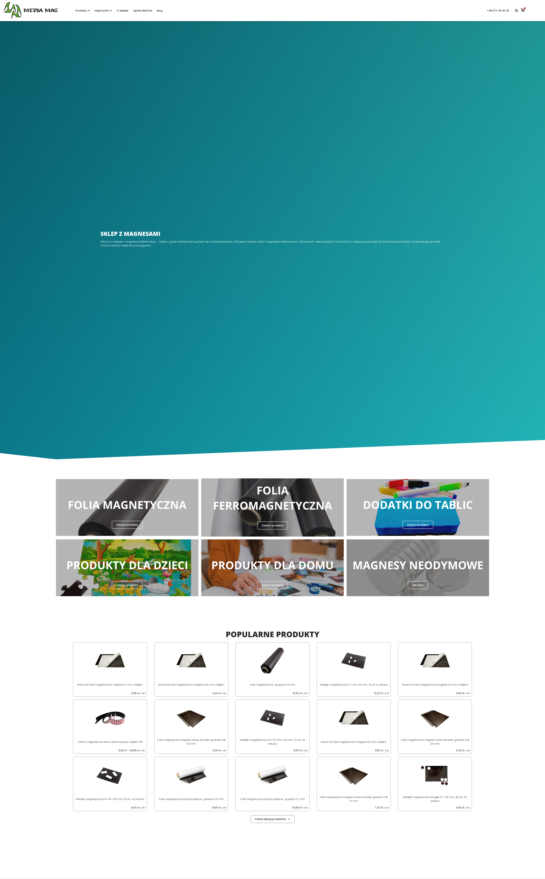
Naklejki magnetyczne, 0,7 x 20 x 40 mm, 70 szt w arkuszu (354, 684)
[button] (272, 819)
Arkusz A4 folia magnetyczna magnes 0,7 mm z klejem (110, 684)
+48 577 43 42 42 (498, 10)
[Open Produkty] (89, 10)
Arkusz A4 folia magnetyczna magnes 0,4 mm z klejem (191, 684)
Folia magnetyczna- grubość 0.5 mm (272, 684)
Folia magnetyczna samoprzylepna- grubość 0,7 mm (272, 799)
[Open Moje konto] (111, 10)
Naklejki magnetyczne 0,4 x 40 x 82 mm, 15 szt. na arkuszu (110, 799)
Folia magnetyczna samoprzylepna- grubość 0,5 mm (191, 799)
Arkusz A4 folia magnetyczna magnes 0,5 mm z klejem (435, 684)
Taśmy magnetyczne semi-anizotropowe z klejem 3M (110, 742)
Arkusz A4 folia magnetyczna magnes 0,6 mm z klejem (354, 742)
